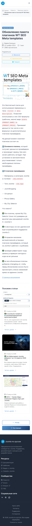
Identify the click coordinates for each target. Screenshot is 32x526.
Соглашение (16, 514)
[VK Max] (9, 497)
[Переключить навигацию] (29, 3)
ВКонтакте (17, 55)
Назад (17, 422)
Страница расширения (11, 277)
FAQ (4, 488)
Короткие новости (23, 10)
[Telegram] (6, 497)
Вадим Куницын (9, 43)
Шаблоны (6, 465)
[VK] (2, 497)
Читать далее (9, 329)
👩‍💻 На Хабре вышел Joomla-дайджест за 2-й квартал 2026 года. (15, 358)
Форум (5, 486)
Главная (6, 10)
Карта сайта (16, 506)
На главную (17, 428)
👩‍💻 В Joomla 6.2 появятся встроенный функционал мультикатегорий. (13, 315)
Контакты (16, 508)
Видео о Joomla (8, 468)
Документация (8, 462)
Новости (13, 10)
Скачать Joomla (8, 471)
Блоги (5, 483)
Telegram (17, 62)
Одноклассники (17, 58)
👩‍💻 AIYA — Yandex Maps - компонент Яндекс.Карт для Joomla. (14, 398)
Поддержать (16, 511)
